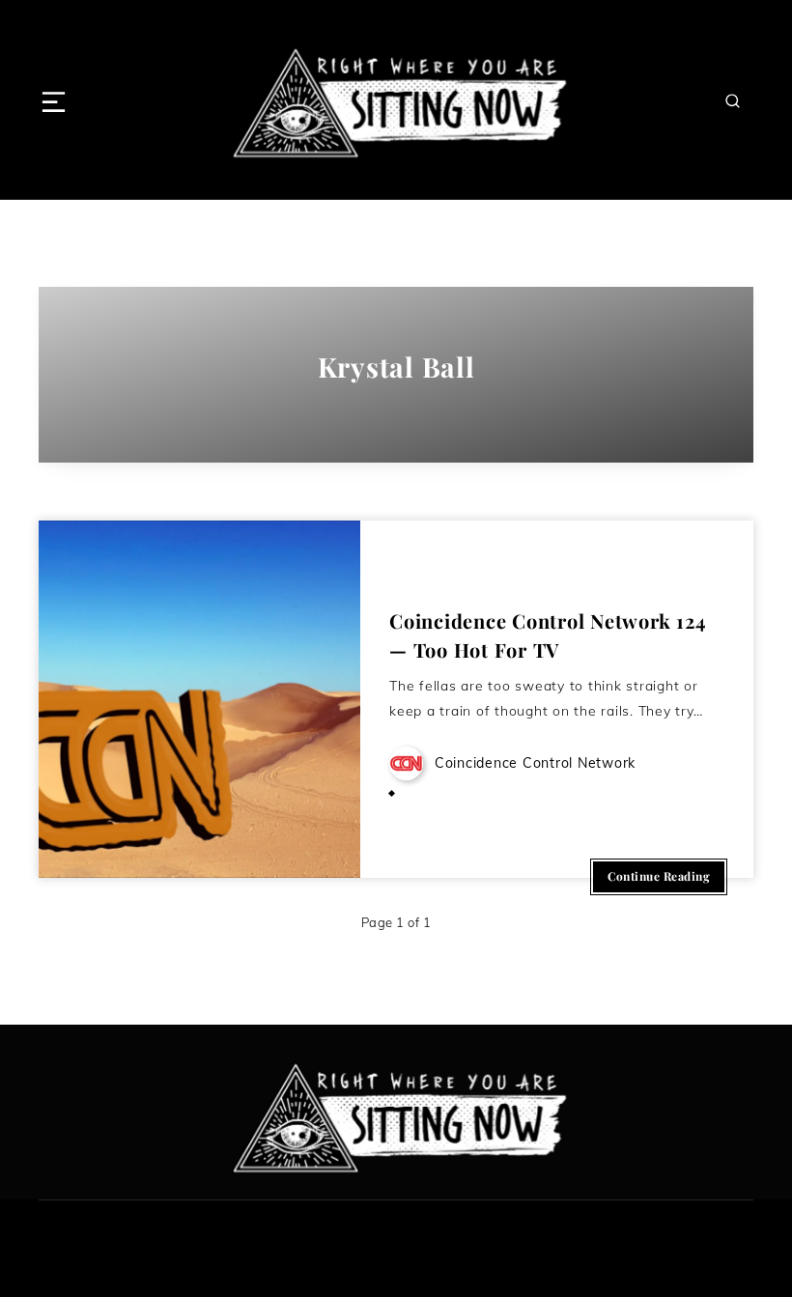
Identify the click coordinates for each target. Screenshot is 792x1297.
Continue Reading (659, 876)
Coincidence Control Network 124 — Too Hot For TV (547, 635)
